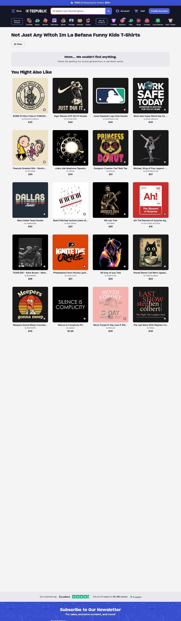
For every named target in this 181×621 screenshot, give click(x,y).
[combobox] (78, 11)
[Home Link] (36, 11)
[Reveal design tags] (44, 109)
